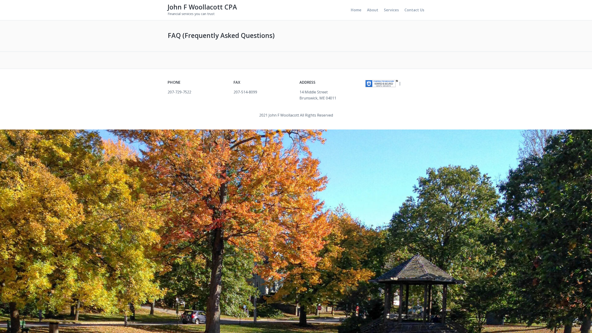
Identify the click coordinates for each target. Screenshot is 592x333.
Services (391, 9)
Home (356, 9)
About (372, 9)
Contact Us (414, 9)
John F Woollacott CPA (202, 7)
